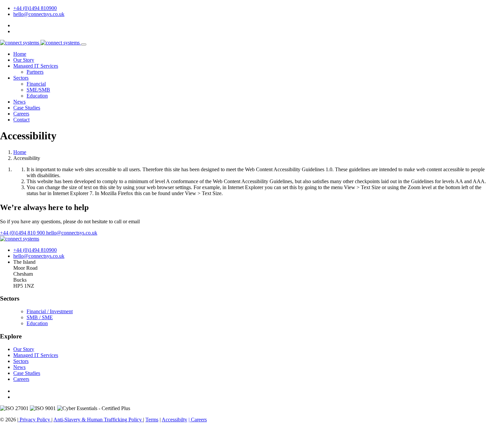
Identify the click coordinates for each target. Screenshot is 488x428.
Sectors (21, 78)
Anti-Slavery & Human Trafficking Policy (98, 419)
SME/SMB (38, 90)
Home (19, 54)
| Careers (198, 419)
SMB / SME (40, 317)
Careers (21, 113)
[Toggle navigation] (83, 44)
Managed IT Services (35, 66)
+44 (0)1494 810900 (35, 8)
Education (37, 96)
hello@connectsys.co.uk (38, 14)
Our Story (23, 60)
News (19, 102)
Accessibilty (174, 419)
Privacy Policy (34, 419)
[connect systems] (40, 42)
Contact (21, 119)
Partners (35, 72)
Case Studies (26, 107)
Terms (151, 419)
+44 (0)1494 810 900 (23, 233)
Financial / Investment (50, 311)
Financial (36, 84)
